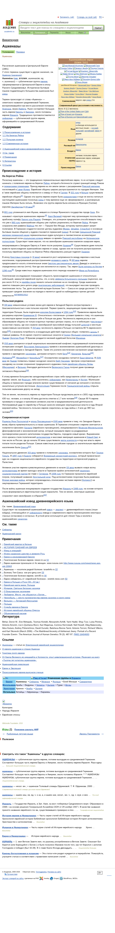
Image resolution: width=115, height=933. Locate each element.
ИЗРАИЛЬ (7, 841)
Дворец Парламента (90, 734)
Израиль (6, 804)
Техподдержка (41, 872)
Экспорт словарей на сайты (13, 878)
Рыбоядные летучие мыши (20, 734)
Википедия (25, 33)
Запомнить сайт (67, 17)
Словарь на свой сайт (87, 17)
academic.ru (9, 32)
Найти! (98, 28)
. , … (25, 594)
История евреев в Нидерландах (19, 815)
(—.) (22, 582)
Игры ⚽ (82, 33)
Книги (68, 33)
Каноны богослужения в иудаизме (20, 853)
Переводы (54, 33)
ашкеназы (7, 771)
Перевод (20, 52)
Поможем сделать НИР (26, 729)
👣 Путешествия (10, 874)
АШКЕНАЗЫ (8, 759)
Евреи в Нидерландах (14, 836)
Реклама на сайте (54, 872)
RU (100, 17)
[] (22, 196)
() (12, 75)
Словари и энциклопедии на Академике (43, 22)
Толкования (40, 33)
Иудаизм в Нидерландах (15, 827)
